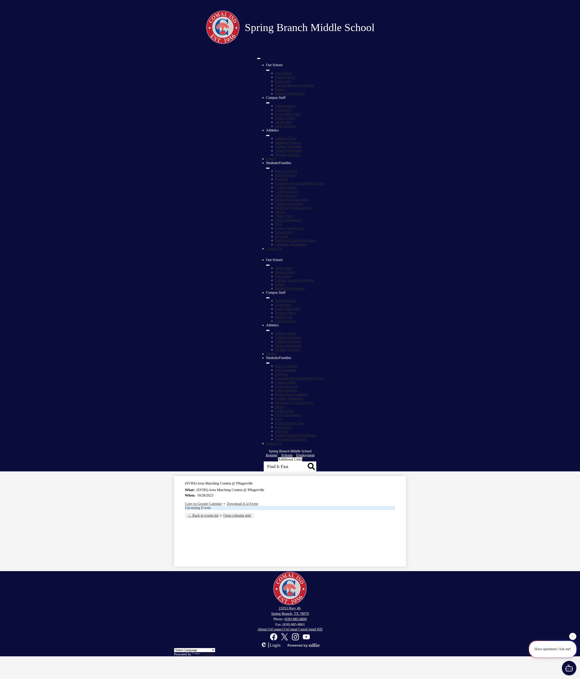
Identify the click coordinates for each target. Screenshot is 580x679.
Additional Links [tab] (290, 459)
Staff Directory (285, 126)
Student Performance (290, 93)
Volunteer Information (291, 244)
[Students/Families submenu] (268, 168)
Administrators (285, 106)
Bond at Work (285, 77)
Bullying (281, 179)
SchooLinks (283, 232)
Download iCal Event (242, 504)
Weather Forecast (287, 155)
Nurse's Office (285, 118)
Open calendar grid (237, 515)
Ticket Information (288, 151)
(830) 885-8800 (295, 619)
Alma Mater (283, 73)
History (280, 89)
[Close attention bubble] (572, 637)
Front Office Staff (287, 114)
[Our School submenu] (268, 70)
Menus (280, 212)
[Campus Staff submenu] (268, 103)
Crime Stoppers (286, 195)
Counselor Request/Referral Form (299, 183)
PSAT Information (288, 220)
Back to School (286, 171)
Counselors (283, 110)
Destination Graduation (291, 199)
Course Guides (285, 187)
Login (275, 645)
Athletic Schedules (288, 146)
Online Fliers (284, 216)
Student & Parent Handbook (295, 240)
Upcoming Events (198, 508)
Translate (207, 654)
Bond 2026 (283, 81)
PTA (278, 224)
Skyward (281, 236)
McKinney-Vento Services (294, 208)
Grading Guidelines (289, 204)
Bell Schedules (285, 175)
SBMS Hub (283, 122)
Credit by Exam (286, 191)
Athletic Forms (285, 138)
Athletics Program (288, 142)
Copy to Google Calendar (203, 504)
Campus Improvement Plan (294, 85)
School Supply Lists (289, 228)
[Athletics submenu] (268, 135)
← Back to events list (203, 515)
